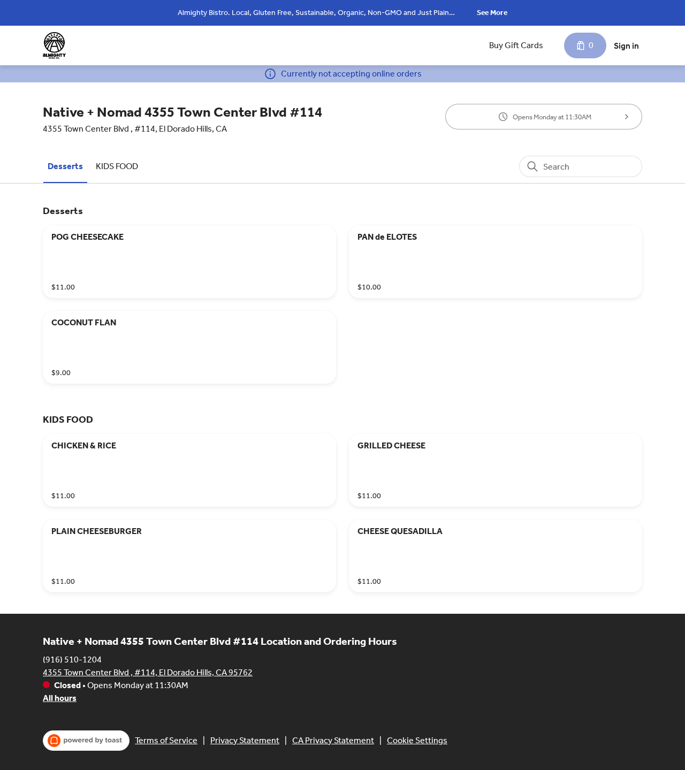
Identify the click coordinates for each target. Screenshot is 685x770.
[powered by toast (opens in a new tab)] (86, 740)
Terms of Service (166, 740)
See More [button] (492, 12)
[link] (65, 166)
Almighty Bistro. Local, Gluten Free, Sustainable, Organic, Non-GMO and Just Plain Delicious (313, 13)
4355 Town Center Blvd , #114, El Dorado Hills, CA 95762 (148, 672)
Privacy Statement (244, 740)
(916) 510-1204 (72, 659)
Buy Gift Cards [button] (516, 45)
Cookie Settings (417, 740)
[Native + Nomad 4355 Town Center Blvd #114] (54, 45)
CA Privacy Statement (333, 740)
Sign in (626, 46)
